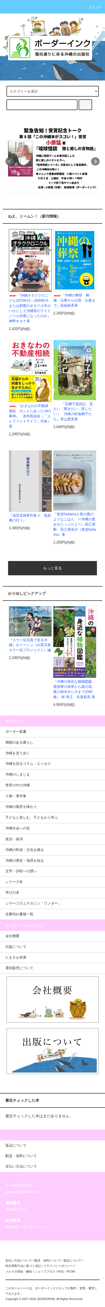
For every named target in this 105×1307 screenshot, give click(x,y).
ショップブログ (44, 1271)
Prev (9, 161)
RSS (61, 1271)
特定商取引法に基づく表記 (23, 1265)
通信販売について (19, 968)
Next (95, 161)
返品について (72, 1260)
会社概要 (12, 936)
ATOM (70, 1271)
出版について (15, 947)
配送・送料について (47, 1260)
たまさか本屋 (15, 957)
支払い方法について (18, 1260)
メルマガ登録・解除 (18, 1271)
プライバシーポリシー (58, 1265)
